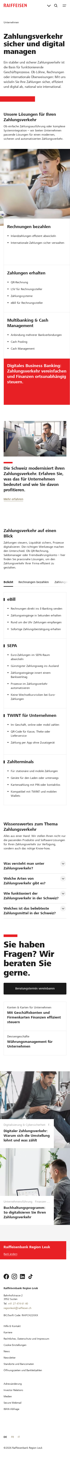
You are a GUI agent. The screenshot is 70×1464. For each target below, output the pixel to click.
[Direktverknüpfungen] (49, 5)
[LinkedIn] (22, 1276)
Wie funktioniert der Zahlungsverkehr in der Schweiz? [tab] (31, 895)
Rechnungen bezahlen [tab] (33, 582)
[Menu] (64, 5)
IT (19, 1437)
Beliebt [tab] (8, 582)
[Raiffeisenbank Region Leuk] (15, 5)
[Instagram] (14, 1276)
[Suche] (56, 5)
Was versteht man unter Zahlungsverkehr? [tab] (24, 865)
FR (12, 1437)
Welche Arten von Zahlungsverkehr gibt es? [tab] (24, 880)
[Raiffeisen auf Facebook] (6, 1276)
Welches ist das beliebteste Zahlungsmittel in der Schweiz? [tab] (30, 910)
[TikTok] (30, 1276)
